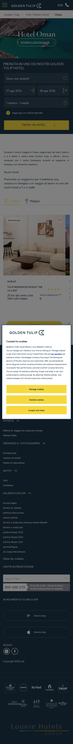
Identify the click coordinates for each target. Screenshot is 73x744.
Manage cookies (36, 388)
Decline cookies (36, 399)
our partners (56, 353)
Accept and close (36, 409)
